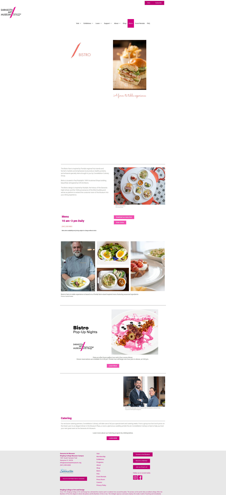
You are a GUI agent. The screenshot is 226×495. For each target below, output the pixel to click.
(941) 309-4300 (65, 465)
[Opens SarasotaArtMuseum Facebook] (140, 479)
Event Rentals (140, 23)
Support (107, 23)
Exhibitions (87, 23)
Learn (98, 23)
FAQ (148, 23)
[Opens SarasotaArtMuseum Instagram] (135, 479)
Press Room (100, 479)
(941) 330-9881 (67, 226)
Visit (77, 23)
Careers (99, 482)
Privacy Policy (101, 485)
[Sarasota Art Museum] (11, 12)
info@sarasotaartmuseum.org (70, 463)
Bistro (131, 23)
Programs (99, 462)
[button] (149, 3)
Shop (124, 23)
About (116, 23)
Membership (100, 456)
